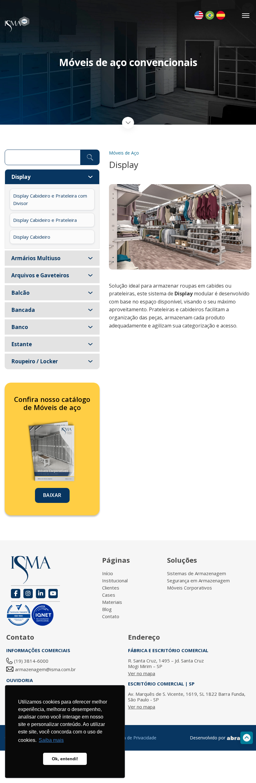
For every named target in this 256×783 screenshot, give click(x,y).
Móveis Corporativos (189, 587)
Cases (108, 595)
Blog (107, 609)
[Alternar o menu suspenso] (90, 176)
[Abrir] (246, 16)
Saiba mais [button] (51, 740)
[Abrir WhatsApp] (240, 767)
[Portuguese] (209, 15)
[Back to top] (246, 738)
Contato (110, 616)
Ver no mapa (141, 673)
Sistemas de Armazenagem (196, 573)
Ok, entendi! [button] (65, 758)
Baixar (52, 495)
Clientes (110, 587)
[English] (198, 15)
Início (107, 573)
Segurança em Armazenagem (198, 580)
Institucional (115, 580)
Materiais (112, 602)
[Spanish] (220, 15)
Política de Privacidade (133, 738)
